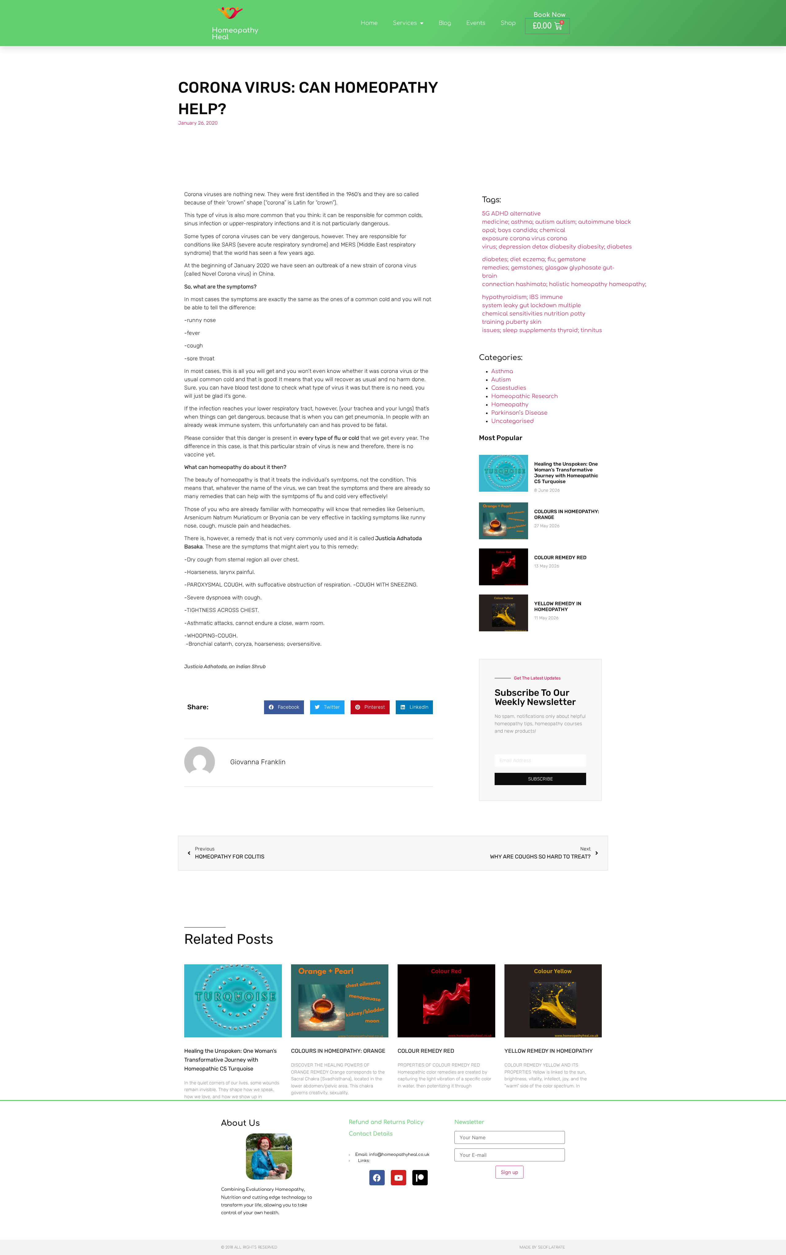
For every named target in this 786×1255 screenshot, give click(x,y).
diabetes (619, 247)
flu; (551, 259)
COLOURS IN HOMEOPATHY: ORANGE (338, 1051)
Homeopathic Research (524, 396)
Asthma (502, 371)
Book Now (550, 14)
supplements (537, 330)
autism (544, 222)
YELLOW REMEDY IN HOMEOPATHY (557, 606)
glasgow (556, 268)
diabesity (563, 247)
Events (475, 23)
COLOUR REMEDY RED (560, 557)
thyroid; (568, 330)
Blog (445, 23)
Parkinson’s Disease (519, 413)
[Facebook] (377, 1177)
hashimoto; (531, 284)
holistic (559, 284)
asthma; (522, 222)
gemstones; (527, 268)
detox (540, 247)
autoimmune (596, 222)
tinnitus (591, 330)
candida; (525, 230)
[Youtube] (398, 1177)
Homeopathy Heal (235, 34)
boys (504, 230)
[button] (284, 707)
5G (486, 214)
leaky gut (516, 305)
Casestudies (508, 388)
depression (515, 247)
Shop (508, 23)
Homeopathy (509, 404)
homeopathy (589, 284)
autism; (566, 222)
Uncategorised (512, 421)
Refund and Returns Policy (386, 1122)
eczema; (534, 259)
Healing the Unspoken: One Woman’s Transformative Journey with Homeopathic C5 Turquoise (566, 473)
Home (369, 23)
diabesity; (591, 247)
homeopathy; (627, 284)
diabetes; (495, 259)
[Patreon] (420, 1177)
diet (515, 259)
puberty (517, 322)
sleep (510, 330)
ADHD (499, 214)
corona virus (527, 238)
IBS (534, 297)
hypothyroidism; (505, 297)
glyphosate (585, 268)
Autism (501, 380)
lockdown (544, 305)
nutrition (556, 314)
